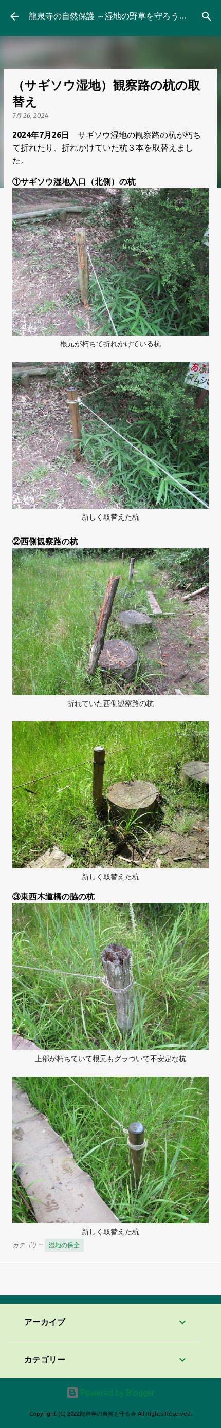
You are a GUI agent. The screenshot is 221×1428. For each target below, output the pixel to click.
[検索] (206, 16)
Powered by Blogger (117, 1392)
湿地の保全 (64, 1244)
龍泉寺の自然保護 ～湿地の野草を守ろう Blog (117, 16)
